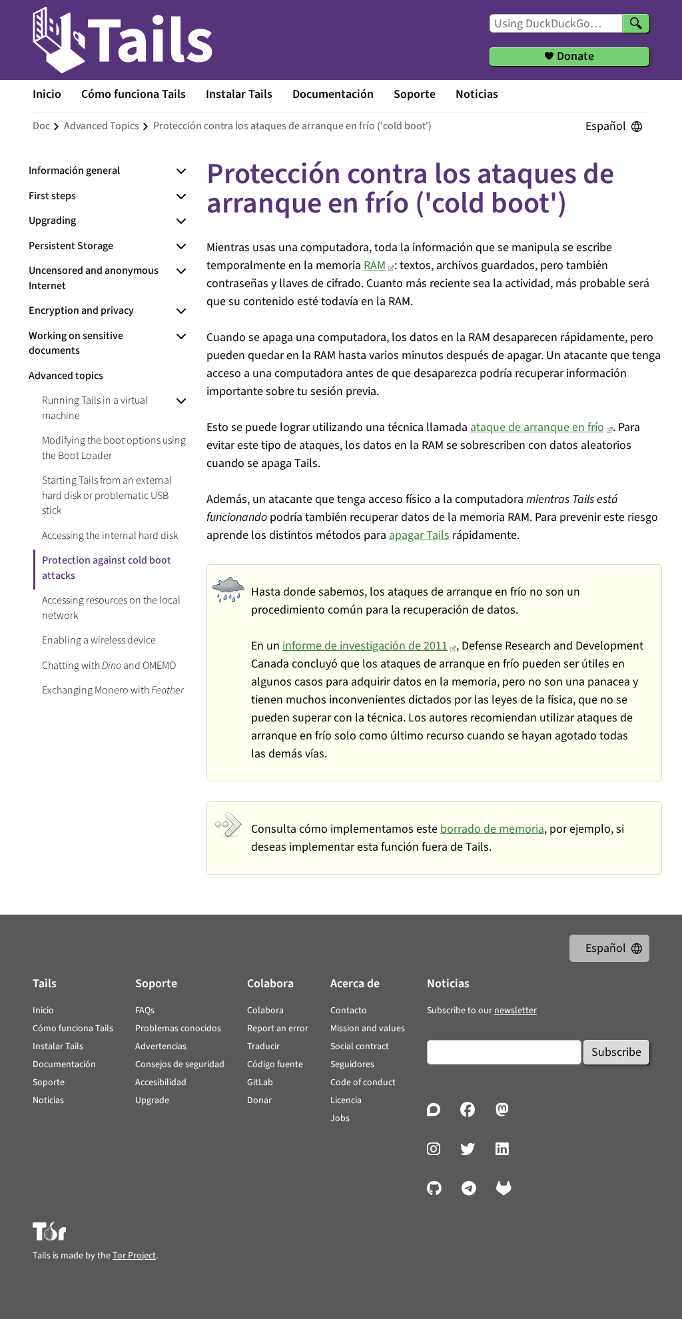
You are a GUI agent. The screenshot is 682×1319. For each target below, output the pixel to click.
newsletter (515, 1010)
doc (41, 126)
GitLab (260, 1082)
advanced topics (101, 126)
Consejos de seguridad (179, 1064)
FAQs (145, 1010)
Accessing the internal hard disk (110, 535)
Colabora (265, 1010)
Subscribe (616, 1052)
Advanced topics (66, 375)
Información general (74, 170)
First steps (52, 196)
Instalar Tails (239, 94)
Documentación (333, 94)
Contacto (348, 1010)
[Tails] (122, 40)
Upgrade (152, 1100)
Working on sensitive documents (76, 343)
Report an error (277, 1028)
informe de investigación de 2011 (365, 646)
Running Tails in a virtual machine (95, 408)
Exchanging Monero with (113, 690)
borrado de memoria (492, 829)
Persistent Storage (71, 245)
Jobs (340, 1118)
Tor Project (134, 1255)
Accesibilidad (160, 1082)
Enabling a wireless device (99, 640)
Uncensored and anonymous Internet (94, 278)
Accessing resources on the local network (111, 608)
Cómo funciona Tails (133, 94)
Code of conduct (363, 1082)
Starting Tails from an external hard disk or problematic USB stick (107, 495)
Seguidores (352, 1064)
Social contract (359, 1046)
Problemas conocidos (178, 1028)
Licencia (346, 1100)
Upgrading (52, 220)
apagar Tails (419, 535)
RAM (375, 265)
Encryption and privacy (81, 310)
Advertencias (160, 1046)
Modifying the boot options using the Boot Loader (114, 448)
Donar (259, 1100)
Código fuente (275, 1064)
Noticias (477, 94)
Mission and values (367, 1028)
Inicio (47, 94)
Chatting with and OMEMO (109, 665)
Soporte (415, 94)
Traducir (263, 1046)
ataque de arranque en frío (537, 427)
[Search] (636, 23)
